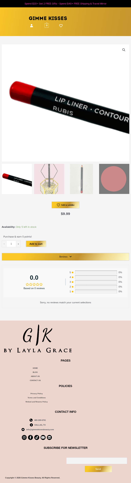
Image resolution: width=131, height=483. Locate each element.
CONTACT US (35, 380)
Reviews (63, 256)
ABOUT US (35, 376)
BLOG (35, 372)
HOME (35, 368)
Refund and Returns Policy (37, 402)
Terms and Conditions (37, 398)
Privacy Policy (37, 393)
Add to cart (36, 243)
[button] (124, 50)
